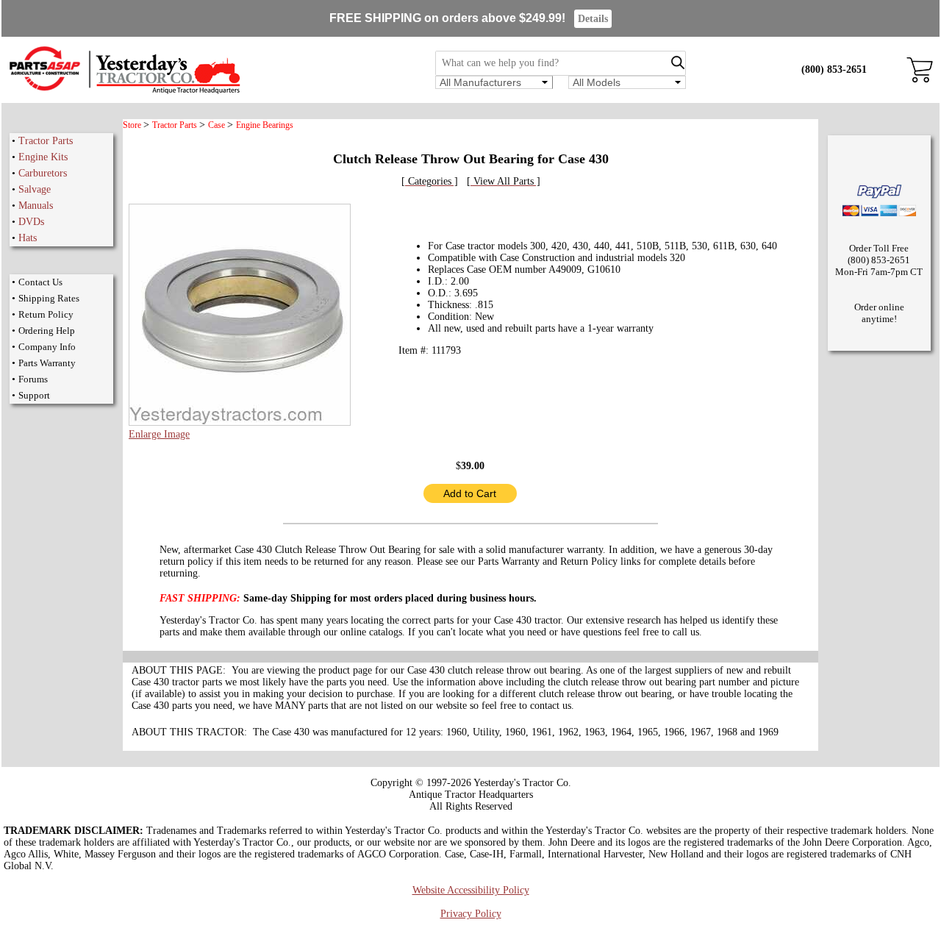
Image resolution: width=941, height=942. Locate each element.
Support (34, 395)
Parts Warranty (47, 362)
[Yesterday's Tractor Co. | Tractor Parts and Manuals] (124, 91)
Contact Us (40, 282)
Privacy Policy (470, 913)
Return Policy (46, 314)
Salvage (34, 189)
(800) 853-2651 (834, 69)
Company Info (47, 346)
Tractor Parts (45, 140)
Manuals (35, 205)
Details (593, 18)
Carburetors (42, 173)
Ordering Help (46, 330)
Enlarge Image (159, 434)
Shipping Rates (48, 298)
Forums (33, 379)
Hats (27, 237)
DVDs (31, 221)
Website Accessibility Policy (470, 890)
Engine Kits (43, 157)
